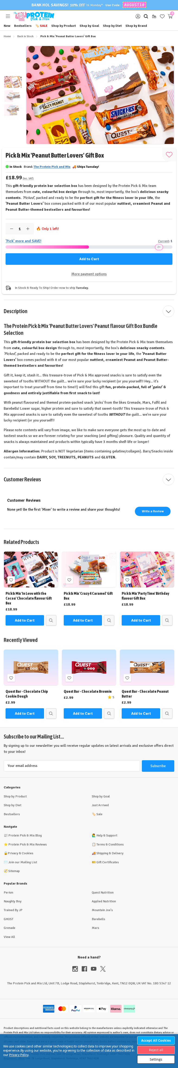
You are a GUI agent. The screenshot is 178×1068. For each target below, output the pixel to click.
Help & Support (106, 835)
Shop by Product (63, 26)
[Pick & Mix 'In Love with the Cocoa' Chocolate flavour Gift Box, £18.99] (31, 569)
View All (9, 937)
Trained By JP (13, 910)
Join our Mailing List (22, 862)
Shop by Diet (112, 26)
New (7, 26)
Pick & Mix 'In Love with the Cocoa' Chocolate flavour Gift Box (29, 598)
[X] (103, 969)
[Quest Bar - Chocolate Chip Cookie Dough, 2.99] (31, 667)
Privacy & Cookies (20, 853)
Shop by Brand (136, 26)
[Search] (146, 16)
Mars (95, 928)
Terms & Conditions (110, 844)
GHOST (8, 919)
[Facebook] (86, 969)
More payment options (89, 274)
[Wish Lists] (162, 16)
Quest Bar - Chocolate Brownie (88, 691)
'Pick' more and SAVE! (23, 241)
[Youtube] (95, 969)
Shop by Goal (89, 26)
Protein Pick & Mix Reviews (27, 844)
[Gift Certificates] (154, 16)
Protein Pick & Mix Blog (25, 835)
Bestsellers (23, 26)
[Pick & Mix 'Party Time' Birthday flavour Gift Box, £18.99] (147, 569)
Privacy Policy (18, 1055)
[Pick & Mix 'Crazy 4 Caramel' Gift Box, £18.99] (89, 569)
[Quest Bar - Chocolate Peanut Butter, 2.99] (147, 667)
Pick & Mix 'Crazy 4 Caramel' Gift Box (88, 596)
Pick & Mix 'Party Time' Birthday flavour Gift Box (145, 596)
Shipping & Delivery (110, 853)
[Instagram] (77, 969)
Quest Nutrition (103, 892)
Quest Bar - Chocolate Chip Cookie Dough (27, 694)
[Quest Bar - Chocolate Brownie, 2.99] (89, 667)
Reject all (156, 1050)
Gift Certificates (107, 862)
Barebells (98, 919)
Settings (156, 1059)
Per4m (8, 892)
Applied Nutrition (104, 901)
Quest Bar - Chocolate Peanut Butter (145, 694)
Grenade (9, 928)
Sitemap (14, 871)
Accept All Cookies (156, 1040)
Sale (41, 26)
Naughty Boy (13, 901)
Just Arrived (100, 805)
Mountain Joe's (102, 910)
